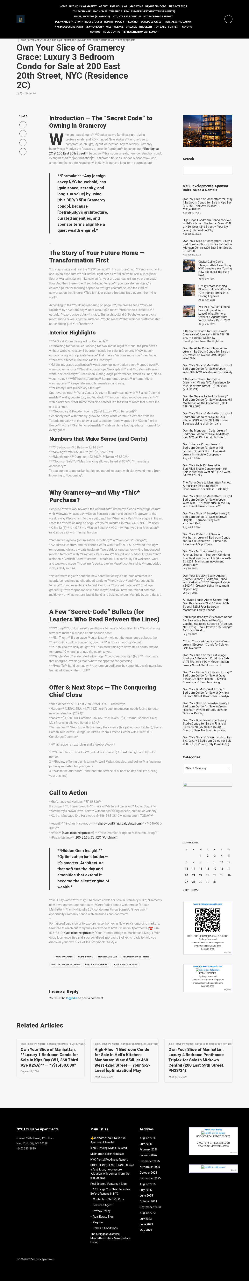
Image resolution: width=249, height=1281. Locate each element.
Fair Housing (118, 6)
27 (186, 882)
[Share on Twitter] (22, 133)
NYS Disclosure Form (69, 26)
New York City (94, 26)
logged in (72, 998)
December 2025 (150, 1161)
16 (207, 868)
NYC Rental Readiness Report (109, 1159)
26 (229, 875)
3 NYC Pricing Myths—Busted (108, 1148)
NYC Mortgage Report (158, 16)
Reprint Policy (114, 21)
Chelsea (131, 26)
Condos (95, 31)
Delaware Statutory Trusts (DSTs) (78, 21)
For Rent (174, 26)
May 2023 (146, 1230)
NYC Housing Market (83, 6)
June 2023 (146, 1224)
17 (214, 868)
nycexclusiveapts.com (78, 833)
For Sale (160, 26)
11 (221, 862)
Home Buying (111, 31)
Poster (234, 1170)
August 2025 (148, 1184)
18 (221, 868)
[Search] (227, 170)
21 (193, 875)
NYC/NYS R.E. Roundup (126, 16)
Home (63, 6)
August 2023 (148, 1213)
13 (186, 868)
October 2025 (148, 1172)
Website (227, 953)
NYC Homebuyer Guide (107, 11)
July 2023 (146, 1218)
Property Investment (136, 956)
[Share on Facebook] (22, 124)
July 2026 (146, 1144)
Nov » (195, 890)
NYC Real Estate (107, 956)
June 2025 (146, 1195)
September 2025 (150, 1178)
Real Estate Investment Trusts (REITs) (149, 11)
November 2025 (150, 1167)
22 (200, 875)
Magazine (136, 6)
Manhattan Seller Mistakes (107, 1154)
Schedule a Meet (152, 21)
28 (193, 882)
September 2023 (150, 1207)
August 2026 (148, 1138)
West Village (114, 26)
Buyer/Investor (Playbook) (92, 16)
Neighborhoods (155, 6)
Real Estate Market (97, 964)
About (103, 6)
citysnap (227, 990)
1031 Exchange (80, 11)
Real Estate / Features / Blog (108, 1183)
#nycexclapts (64, 956)
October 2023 (148, 1201)
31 (214, 882)
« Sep (186, 890)
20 (186, 875)
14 (193, 868)
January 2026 (148, 1155)
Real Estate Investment (65, 964)
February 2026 (149, 1149)
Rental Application (178, 21)
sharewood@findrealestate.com (119, 823)
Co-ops (187, 26)
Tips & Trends (178, 6)
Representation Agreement (141, 31)
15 (200, 868)
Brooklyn (145, 26)
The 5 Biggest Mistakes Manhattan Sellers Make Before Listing (110, 1238)
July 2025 (146, 1190)
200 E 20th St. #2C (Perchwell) (96, 837)
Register (132, 21)
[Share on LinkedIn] (22, 151)
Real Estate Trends (126, 964)
